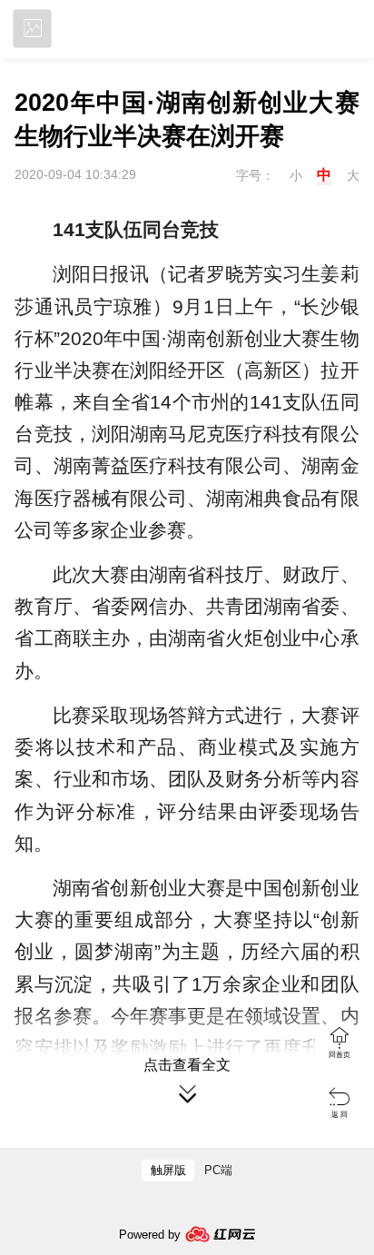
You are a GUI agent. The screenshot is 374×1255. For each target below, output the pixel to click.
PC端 (218, 1170)
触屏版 (168, 1170)
